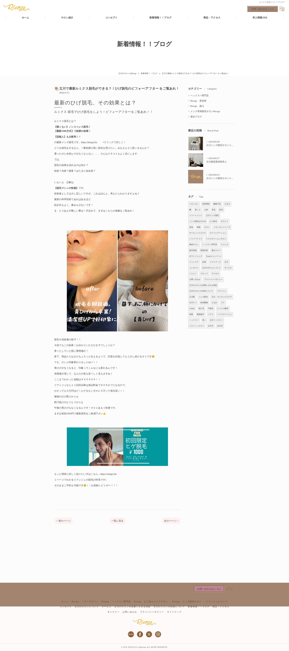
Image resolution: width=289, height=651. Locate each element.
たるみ (214, 303)
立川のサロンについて (211, 268)
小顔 (206, 210)
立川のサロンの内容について (201, 291)
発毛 (221, 210)
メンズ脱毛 (203, 297)
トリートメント (195, 215)
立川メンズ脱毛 (212, 215)
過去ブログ (196, 116)
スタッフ (204, 273)
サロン (207, 227)
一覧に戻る (117, 521)
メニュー (193, 273)
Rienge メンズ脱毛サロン (188, 601)
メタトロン (194, 204)
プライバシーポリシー (213, 279)
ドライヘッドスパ (196, 326)
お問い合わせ (194, 279)
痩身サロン (194, 244)
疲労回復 (193, 250)
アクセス (215, 273)
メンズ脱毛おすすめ (197, 221)
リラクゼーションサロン (216, 239)
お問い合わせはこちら (262, 9)
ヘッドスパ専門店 (199, 95)
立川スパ (193, 303)
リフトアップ (215, 262)
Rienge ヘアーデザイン (85, 601)
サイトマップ (174, 612)
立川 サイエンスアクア (222, 297)
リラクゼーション (224, 314)
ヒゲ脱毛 (213, 221)
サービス (228, 268)
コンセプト (194, 268)
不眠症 (211, 308)
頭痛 (191, 314)
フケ (223, 303)
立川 (226, 262)
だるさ (227, 204)
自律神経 (206, 204)
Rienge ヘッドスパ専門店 (116, 601)
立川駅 (192, 297)
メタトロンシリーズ (222, 227)
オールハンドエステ (197, 233)
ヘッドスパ (194, 320)
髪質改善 (204, 250)
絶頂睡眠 (204, 303)
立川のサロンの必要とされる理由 (203, 285)
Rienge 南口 (197, 106)
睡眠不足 (217, 204)
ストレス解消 (222, 308)
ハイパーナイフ (195, 239)
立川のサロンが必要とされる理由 (132, 607)
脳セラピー (216, 250)
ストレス (224, 244)
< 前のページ (63, 521)
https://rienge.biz (89, 142)
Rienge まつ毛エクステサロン (151, 601)
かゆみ (192, 308)
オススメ (224, 221)
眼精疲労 (200, 314)
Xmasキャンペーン (213, 256)
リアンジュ (221, 291)
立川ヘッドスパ (216, 320)
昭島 (198, 227)
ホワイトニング (195, 256)
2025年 (210, 326)
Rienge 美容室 (198, 101)
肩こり (197, 210)
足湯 (204, 262)
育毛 (213, 210)
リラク (211, 314)
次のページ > (171, 521)
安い (204, 320)
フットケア (194, 262)
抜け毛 (201, 308)
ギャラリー (113, 612)
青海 (191, 227)
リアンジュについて (217, 601)
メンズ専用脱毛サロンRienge (205, 111)
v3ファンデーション (218, 233)
